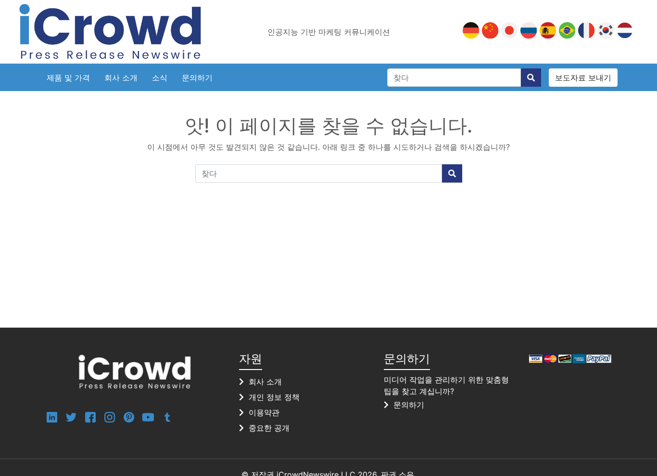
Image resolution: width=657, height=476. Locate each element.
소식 (159, 77)
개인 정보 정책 (274, 397)
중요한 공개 (269, 428)
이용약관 (264, 412)
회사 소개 (121, 77)
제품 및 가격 (68, 77)
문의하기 (197, 77)
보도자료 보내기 (583, 77)
